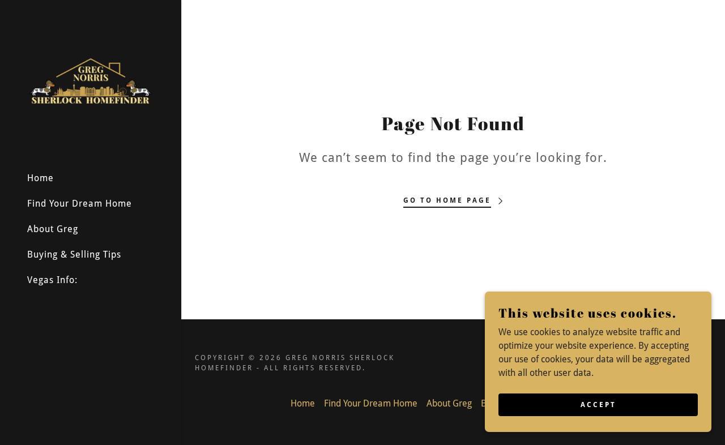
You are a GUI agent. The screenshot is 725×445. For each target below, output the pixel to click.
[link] (90, 80)
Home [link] (40, 178)
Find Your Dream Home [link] (79, 203)
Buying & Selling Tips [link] (74, 254)
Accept (598, 404)
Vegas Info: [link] (52, 280)
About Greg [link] (52, 229)
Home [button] (303, 403)
